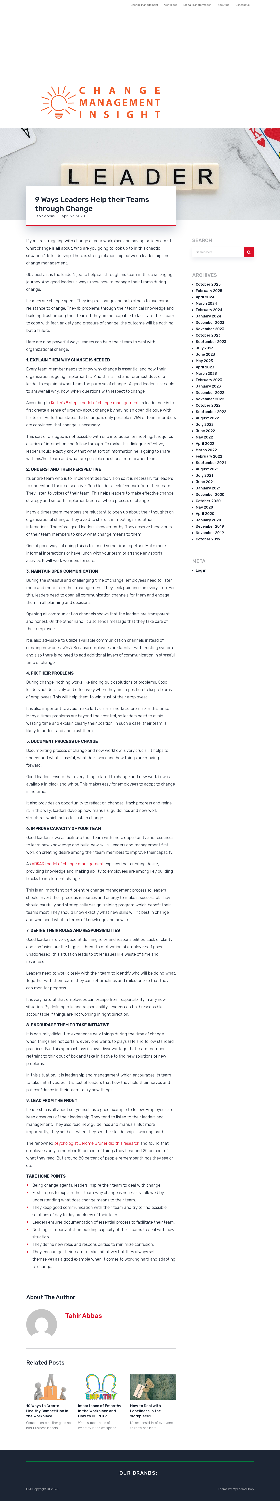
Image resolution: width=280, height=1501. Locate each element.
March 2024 (206, 303)
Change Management (144, 4)
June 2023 (205, 354)
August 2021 (207, 469)
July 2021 (204, 475)
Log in (201, 570)
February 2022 (209, 456)
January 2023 (208, 386)
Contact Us (243, 4)
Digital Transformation (197, 4)
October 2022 (208, 405)
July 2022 (205, 424)
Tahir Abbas (45, 216)
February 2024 (209, 310)
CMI (29, 1489)
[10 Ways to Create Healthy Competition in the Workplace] (49, 1387)
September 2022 (211, 412)
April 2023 (205, 367)
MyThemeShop (243, 1489)
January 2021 (208, 488)
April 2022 (205, 443)
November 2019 (210, 533)
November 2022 (210, 399)
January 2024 (208, 316)
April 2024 (205, 297)
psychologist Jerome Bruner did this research (96, 1143)
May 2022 (204, 437)
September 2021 (211, 462)
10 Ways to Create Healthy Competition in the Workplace (47, 1411)
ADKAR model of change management (68, 863)
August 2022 (207, 418)
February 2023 (209, 380)
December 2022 (210, 392)
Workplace (170, 4)
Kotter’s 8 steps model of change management (95, 402)
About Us (223, 4)
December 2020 (210, 494)
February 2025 (209, 290)
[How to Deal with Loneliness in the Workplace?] (153, 1387)
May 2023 (204, 361)
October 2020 (208, 501)
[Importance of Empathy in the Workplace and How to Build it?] (101, 1387)
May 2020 (204, 507)
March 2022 (206, 450)
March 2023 (206, 373)
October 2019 (208, 539)
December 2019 (210, 526)
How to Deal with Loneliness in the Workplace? (145, 1411)
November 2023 (210, 329)
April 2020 (205, 513)
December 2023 (210, 322)
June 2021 (205, 482)
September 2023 (211, 341)
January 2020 (208, 520)
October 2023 (208, 335)
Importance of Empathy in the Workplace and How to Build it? (99, 1411)
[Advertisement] (140, 48)
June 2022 (205, 431)
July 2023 (205, 348)
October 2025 (208, 284)
